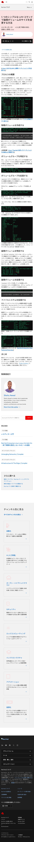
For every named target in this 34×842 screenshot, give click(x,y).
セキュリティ (11, 609)
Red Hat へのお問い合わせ (7, 821)
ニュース (20, 788)
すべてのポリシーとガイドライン (8, 837)
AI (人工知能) (11, 555)
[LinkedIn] (2, 746)
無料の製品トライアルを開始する (13, 484)
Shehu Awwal (9, 34)
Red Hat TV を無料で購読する (12, 486)
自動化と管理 (5, 29)
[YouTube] (6, 746)
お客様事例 (4, 794)
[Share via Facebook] (6, 41)
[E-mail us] (13, 41)
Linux (12, 29)
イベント (3, 819)
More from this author (11, 407)
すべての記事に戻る (7, 49)
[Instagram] (17, 746)
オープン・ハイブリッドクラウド (16, 584)
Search (29, 417)
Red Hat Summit (4, 826)
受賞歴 (12, 782)
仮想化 (8, 707)
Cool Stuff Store (21, 823)
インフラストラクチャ (14, 658)
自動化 (8, 531)
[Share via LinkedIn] (8, 41)
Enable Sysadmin (24, 363)
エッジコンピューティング (15, 634)
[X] (14, 746)
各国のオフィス (21, 819)
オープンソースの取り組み (24, 791)
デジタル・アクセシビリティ (24, 837)
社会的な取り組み (22, 794)
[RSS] (30, 41)
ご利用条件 (20, 835)
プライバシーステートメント (7, 835)
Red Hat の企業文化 (6, 791)
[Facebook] (10, 746)
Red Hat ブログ (5, 7)
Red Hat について (5, 788)
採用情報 (20, 797)
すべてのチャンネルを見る (12, 515)
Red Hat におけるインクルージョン (8, 824)
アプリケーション (12, 682)
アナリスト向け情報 (6, 797)
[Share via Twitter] (10, 41)
